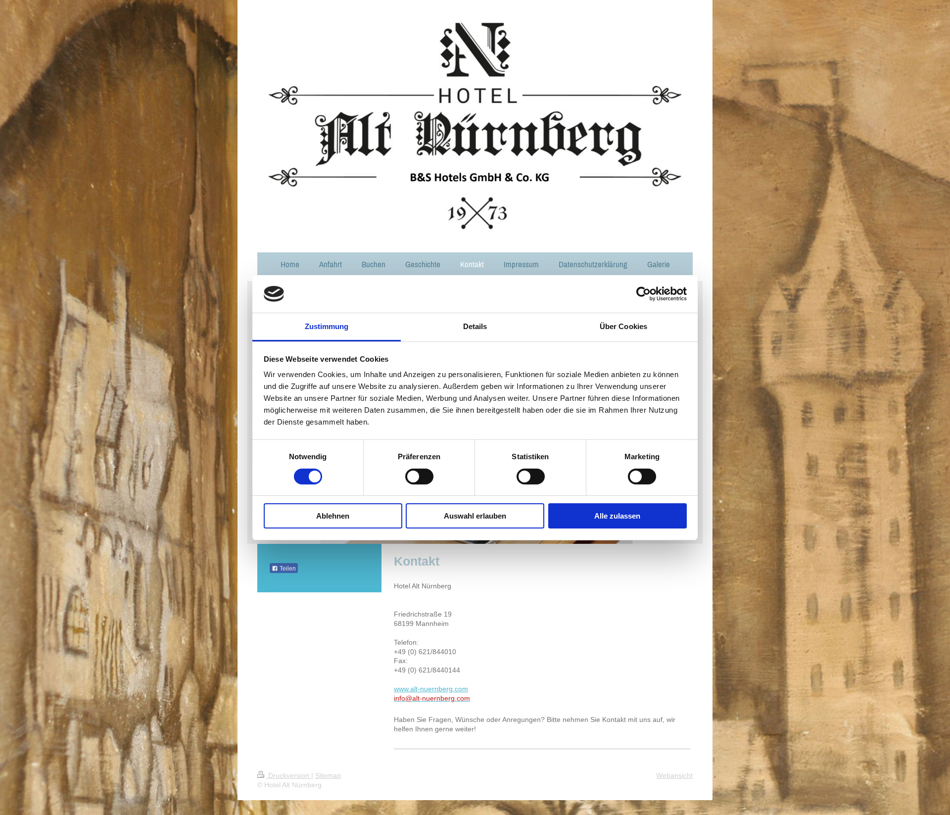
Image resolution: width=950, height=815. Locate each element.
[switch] (419, 476)
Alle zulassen (617, 516)
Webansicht (674, 775)
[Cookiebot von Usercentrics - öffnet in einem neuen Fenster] (643, 294)
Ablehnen (332, 516)
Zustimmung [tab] (327, 326)
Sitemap (328, 775)
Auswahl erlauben (475, 516)
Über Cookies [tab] (623, 326)
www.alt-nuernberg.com (431, 689)
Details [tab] (475, 326)
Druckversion (288, 775)
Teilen (287, 568)
